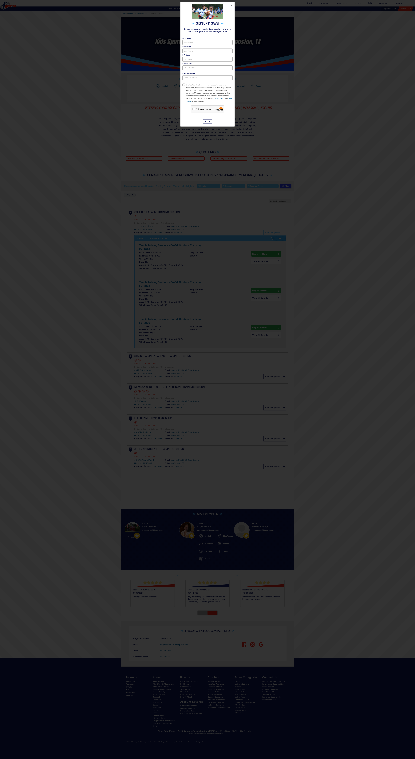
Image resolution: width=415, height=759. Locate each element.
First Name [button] (186, 38)
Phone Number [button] (188, 73)
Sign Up (207, 121)
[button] (209, 93)
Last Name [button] (186, 47)
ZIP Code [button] (186, 55)
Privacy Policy (218, 98)
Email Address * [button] (189, 64)
